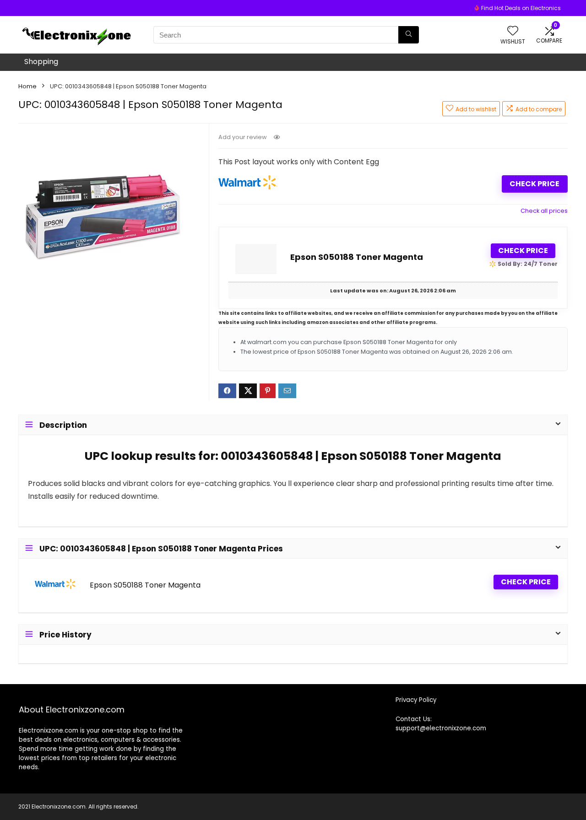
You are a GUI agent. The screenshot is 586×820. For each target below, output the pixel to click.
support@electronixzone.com (441, 728)
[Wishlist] (512, 31)
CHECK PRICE (534, 183)
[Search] (408, 34)
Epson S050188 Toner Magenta (356, 257)
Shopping (41, 61)
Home (27, 86)
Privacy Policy (416, 700)
